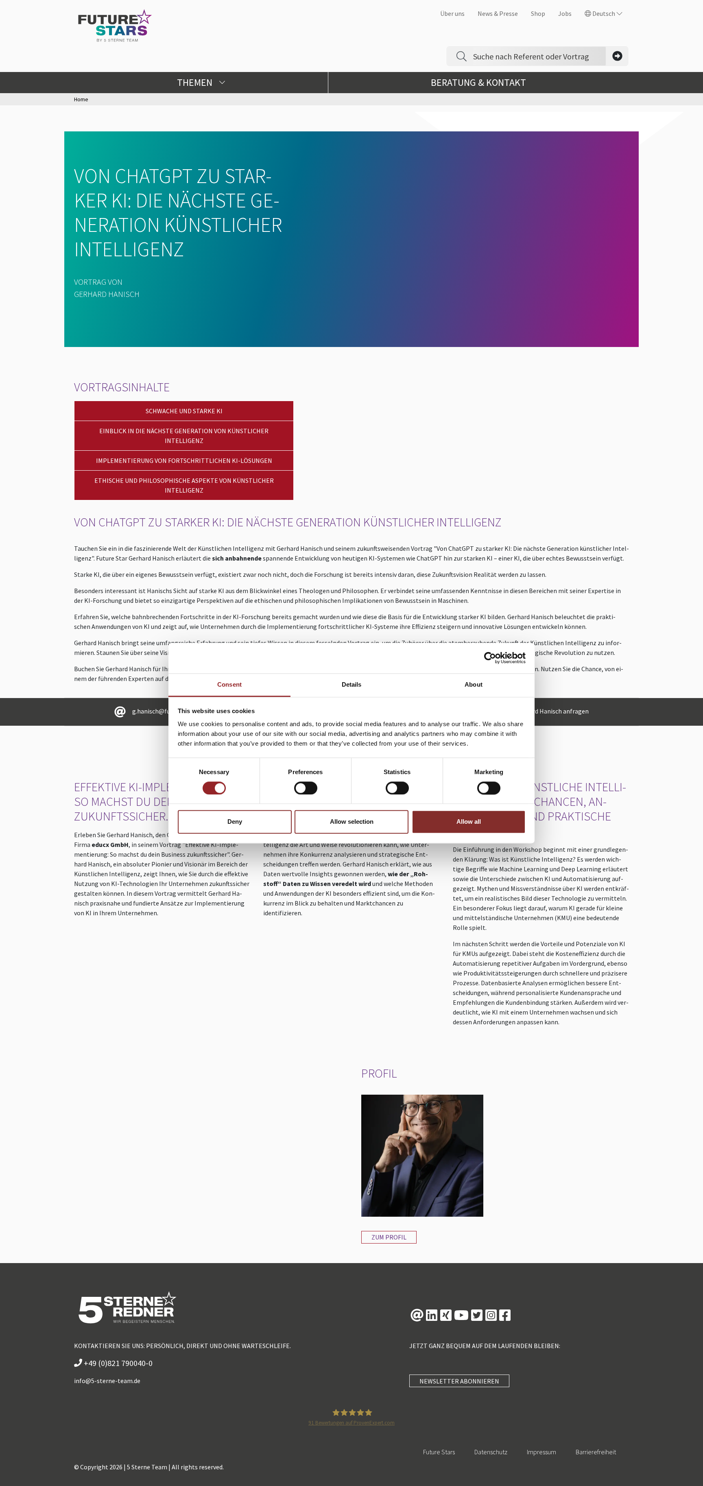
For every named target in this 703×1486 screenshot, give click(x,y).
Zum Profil (388, 1237)
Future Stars (439, 1452)
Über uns (452, 13)
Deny (234, 821)
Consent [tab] (229, 684)
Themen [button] (195, 82)
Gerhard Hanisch (107, 294)
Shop (538, 13)
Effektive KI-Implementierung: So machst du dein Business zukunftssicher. (158, 801)
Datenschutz (490, 1452)
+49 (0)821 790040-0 (117, 1363)
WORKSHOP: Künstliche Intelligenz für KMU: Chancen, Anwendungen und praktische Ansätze (539, 808)
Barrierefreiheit (596, 1452)
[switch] (305, 787)
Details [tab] (352, 684)
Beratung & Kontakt (478, 82)
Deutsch (603, 13)
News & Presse (498, 13)
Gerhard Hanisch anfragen (552, 711)
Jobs (565, 13)
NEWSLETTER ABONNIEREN (459, 1381)
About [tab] (473, 684)
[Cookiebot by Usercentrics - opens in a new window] (490, 658)
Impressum (541, 1452)
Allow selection (351, 821)
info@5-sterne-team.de (107, 1381)
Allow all (468, 821)
